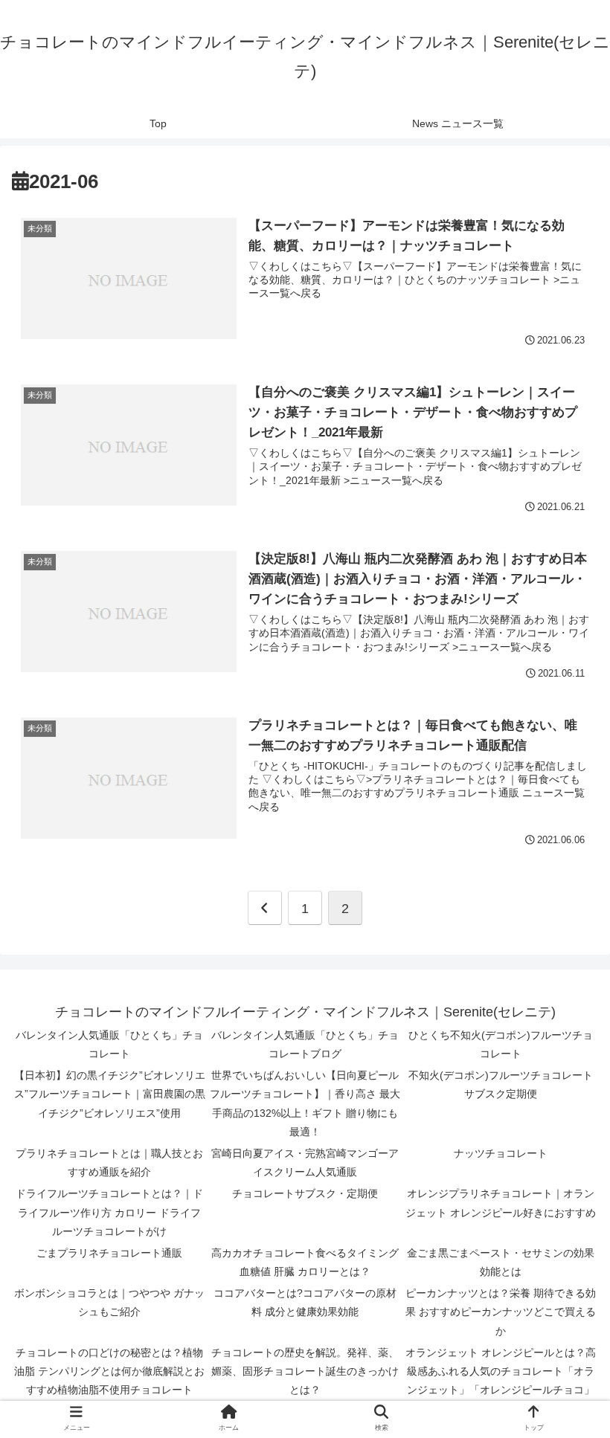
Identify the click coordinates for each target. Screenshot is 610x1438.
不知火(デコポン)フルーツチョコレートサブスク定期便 (500, 1084)
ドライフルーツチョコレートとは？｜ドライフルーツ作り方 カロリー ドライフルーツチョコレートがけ (109, 1212)
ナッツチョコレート (501, 1153)
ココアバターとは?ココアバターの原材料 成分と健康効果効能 (305, 1302)
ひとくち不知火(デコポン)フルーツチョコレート (500, 1044)
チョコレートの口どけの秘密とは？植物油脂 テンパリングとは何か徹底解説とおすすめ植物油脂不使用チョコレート (109, 1371)
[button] (563, 1267)
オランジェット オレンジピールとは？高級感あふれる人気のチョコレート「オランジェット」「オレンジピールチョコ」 (500, 1371)
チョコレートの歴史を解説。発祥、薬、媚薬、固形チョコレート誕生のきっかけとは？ (305, 1371)
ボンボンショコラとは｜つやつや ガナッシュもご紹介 (109, 1302)
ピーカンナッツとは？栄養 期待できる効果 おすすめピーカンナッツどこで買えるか (500, 1311)
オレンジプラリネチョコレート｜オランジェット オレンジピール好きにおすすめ (500, 1202)
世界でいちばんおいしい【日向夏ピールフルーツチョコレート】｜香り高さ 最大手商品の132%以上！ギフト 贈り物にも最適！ (305, 1103)
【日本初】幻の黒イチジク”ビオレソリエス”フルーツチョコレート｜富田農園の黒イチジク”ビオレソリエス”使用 (109, 1093)
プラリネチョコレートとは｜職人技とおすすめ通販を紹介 (109, 1162)
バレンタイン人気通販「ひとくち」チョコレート (109, 1044)
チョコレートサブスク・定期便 (305, 1193)
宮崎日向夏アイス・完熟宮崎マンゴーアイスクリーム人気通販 (305, 1162)
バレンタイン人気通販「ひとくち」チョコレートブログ (305, 1044)
